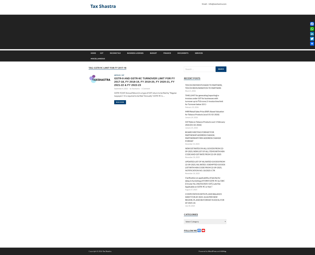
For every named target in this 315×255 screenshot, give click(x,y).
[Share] (312, 43)
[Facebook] (312, 23)
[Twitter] (312, 38)
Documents (182, 53)
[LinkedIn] (312, 33)
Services (199, 53)
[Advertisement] (157, 32)
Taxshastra (136, 89)
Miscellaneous (98, 59)
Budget (153, 53)
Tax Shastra (103, 6)
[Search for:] (205, 69)
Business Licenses (135, 53)
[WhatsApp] (312, 28)
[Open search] (225, 53)
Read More (119, 101)
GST (101, 53)
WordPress (212, 251)
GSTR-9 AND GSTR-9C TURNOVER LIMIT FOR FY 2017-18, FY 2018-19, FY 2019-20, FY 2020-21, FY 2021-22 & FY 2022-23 (144, 82)
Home (93, 53)
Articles (117, 75)
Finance (167, 53)
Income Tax (115, 53)
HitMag (223, 251)
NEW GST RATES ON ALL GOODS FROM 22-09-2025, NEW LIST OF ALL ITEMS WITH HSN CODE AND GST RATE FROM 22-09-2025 (205, 151)
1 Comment (146, 89)
